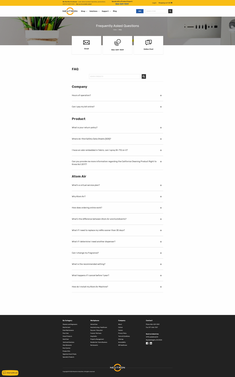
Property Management (97, 339)
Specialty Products (68, 357)
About (120, 324)
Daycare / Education (96, 330)
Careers (120, 330)
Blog (115, 11)
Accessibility (122, 342)
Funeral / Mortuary (95, 333)
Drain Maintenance (68, 330)
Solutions (93, 11)
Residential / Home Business (98, 342)
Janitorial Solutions (68, 342)
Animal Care (93, 324)
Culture (120, 327)
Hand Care (66, 339)
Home (115, 29)
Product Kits (66, 351)
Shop (83, 11)
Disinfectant (66, 327)
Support (105, 11)
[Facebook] (147, 344)
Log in (154, 3)
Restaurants (94, 345)
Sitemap (120, 339)
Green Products (67, 336)
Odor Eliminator (67, 345)
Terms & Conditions (124, 336)
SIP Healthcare (122, 345)
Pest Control (66, 348)
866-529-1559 (122, 4)
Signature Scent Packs (69, 354)
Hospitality (93, 336)
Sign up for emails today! (84, 4)
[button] (10, 373)
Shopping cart (165, 3)
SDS (139, 11)
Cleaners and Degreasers (70, 324)
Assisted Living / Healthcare (98, 327)
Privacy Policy (122, 333)
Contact (149, 320)
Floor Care (66, 333)
